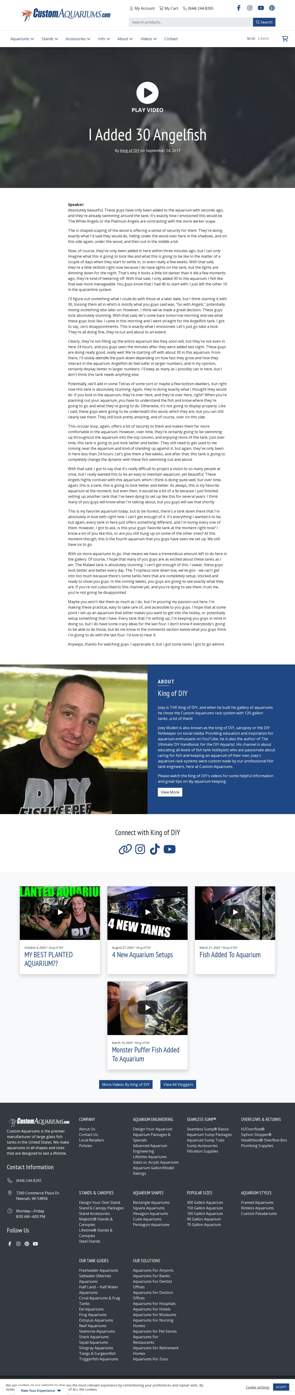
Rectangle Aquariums (151, 1202)
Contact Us (88, 1134)
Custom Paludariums (259, 1213)
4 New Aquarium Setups (142, 954)
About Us (87, 1129)
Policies (85, 1145)
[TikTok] (155, 852)
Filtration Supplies (202, 1151)
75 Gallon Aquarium (204, 1224)
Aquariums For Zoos (150, 1359)
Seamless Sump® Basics (208, 1129)
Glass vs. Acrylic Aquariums (156, 1162)
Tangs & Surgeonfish (97, 1353)
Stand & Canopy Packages (101, 1208)
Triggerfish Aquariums (98, 1359)
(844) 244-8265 (28, 1180)
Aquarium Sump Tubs (205, 1140)
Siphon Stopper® (256, 1134)
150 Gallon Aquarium (205, 1208)
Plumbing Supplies (257, 1145)
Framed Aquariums (257, 1202)
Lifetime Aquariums (150, 1156)
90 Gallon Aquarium (204, 1219)
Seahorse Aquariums (97, 1331)
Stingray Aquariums (96, 1347)
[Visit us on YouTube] (260, 8)
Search (266, 22)
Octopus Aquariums (96, 1320)
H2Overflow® (253, 1129)
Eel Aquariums (91, 1309)
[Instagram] (140, 852)
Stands (48, 38)
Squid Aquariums (93, 1342)
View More (170, 792)
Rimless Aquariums (257, 1208)
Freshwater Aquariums (98, 1270)
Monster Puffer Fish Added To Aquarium (146, 1054)
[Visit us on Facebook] (238, 8)
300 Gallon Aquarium (205, 1202)
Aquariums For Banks (151, 1275)
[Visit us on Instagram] (249, 8)
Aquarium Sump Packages (209, 1134)
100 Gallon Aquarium (205, 1213)
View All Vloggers (178, 1084)
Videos (147, 38)
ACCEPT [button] (281, 1387)
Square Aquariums (149, 1208)
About (123, 38)
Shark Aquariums (94, 1336)
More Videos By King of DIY (126, 1084)
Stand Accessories (94, 1213)
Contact (171, 38)
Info (102, 38)
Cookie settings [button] (258, 1387)
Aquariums (20, 38)
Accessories (76, 38)
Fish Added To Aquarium (230, 954)
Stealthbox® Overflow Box (264, 1140)
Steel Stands (89, 1241)
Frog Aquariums (93, 1314)
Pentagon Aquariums (151, 1224)
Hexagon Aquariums (150, 1213)
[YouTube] (170, 852)
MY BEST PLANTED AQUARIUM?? (48, 959)
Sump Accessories (202, 1145)
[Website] (125, 852)
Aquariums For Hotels (152, 1309)
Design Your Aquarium (152, 1129)
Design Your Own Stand (99, 1202)
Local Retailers (91, 1140)
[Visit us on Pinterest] (271, 8)
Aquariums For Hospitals (154, 1303)
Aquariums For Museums (154, 1314)
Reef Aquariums (92, 1325)
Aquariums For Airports (153, 1270)
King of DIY (129, 150)
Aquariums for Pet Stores (155, 1331)
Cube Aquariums (147, 1219)
